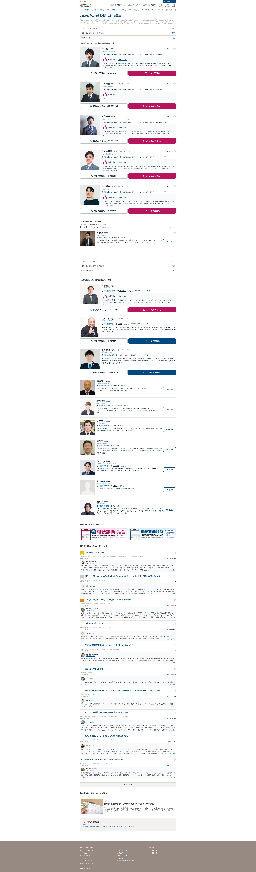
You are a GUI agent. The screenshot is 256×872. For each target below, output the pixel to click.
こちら (114, 227)
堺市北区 (106, 425)
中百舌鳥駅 (116, 425)
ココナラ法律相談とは (89, 850)
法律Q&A (85, 853)
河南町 (125, 827)
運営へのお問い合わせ (89, 863)
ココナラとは (86, 858)
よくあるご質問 (87, 861)
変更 (173, 28)
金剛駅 (116, 237)
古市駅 (115, 486)
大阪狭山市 (107, 54)
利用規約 (120, 853)
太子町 (120, 827)
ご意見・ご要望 (122, 850)
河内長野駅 (123, 291)
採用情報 (154, 853)
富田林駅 (115, 385)
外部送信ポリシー (123, 858)
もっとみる (128, 784)
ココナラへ (85, 1)
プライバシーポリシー (125, 855)
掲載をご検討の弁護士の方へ (127, 861)
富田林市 (106, 385)
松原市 (97, 827)
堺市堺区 (111, 324)
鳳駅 (114, 506)
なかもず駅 (116, 446)
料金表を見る (122, 59)
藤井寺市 (108, 827)
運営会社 (154, 850)
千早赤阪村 (131, 827)
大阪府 (101, 237)
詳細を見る (169, 241)
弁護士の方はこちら (169, 1)
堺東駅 (120, 324)
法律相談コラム (87, 855)
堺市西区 (106, 506)
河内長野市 (112, 291)
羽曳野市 (106, 486)
